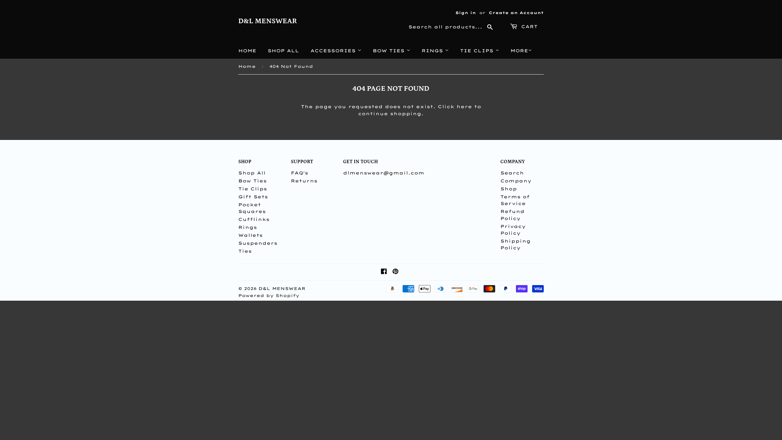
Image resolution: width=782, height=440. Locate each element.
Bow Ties (390, 50)
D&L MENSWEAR (267, 21)
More (519, 50)
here (464, 106)
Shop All (283, 50)
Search (512, 173)
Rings (433, 50)
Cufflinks (253, 219)
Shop (508, 189)
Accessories (334, 50)
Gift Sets (253, 197)
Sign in (465, 12)
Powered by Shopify (268, 295)
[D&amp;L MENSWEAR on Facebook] (384, 272)
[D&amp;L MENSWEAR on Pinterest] (395, 272)
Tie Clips (477, 50)
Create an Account (516, 12)
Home (247, 50)
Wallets (250, 235)
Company (516, 181)
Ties (245, 251)
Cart (528, 26)
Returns (304, 181)
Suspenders (257, 243)
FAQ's (299, 173)
